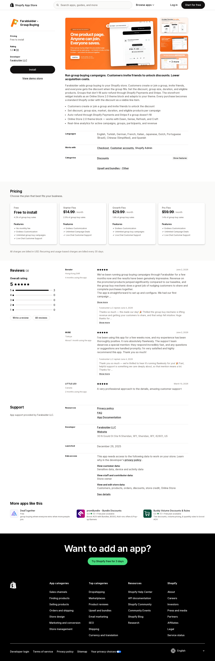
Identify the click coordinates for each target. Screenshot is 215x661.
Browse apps (144, 4)
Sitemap (82, 651)
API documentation (139, 598)
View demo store (32, 78)
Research (133, 622)
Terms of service (43, 651)
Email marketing (98, 616)
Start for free (193, 4)
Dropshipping (97, 591)
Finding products (59, 598)
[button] (41, 515)
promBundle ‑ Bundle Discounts (104, 510)
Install (32, 69)
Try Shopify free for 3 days (108, 561)
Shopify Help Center (140, 591)
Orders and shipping (61, 610)
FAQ (99, 412)
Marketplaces (97, 598)
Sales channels (58, 591)
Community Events (139, 610)
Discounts (103, 158)
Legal (170, 629)
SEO (91, 622)
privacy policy (133, 460)
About (171, 591)
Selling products (59, 604)
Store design (57, 616)
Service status (175, 635)
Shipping (94, 629)
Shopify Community (140, 604)
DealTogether (27, 510)
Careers (172, 598)
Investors (172, 604)
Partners (172, 616)
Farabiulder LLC (18, 60)
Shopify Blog (135, 616)
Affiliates (172, 622)
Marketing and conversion (64, 622)
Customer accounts (122, 148)
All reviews (41, 317)
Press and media (177, 610)
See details (103, 494)
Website (102, 431)
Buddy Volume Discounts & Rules (171, 510)
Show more (102, 302)
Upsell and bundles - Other (113, 168)
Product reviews (98, 604)
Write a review (21, 317)
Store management (60, 629)
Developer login (19, 651)
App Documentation (109, 417)
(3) (17, 50)
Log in (174, 4)
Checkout (103, 148)
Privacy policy (105, 408)
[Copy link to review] (74, 269)
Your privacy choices (103, 651)
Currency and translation (103, 635)
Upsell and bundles (100, 610)
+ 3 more (174, 61)
